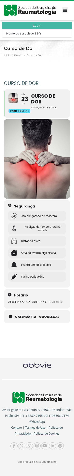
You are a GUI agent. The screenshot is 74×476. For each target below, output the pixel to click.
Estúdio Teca (48, 462)
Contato (16, 427)
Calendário (25, 317)
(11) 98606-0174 (57, 416)
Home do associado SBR (23, 33)
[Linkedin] (52, 445)
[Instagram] (29, 445)
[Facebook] (14, 445)
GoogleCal (49, 317)
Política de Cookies (46, 433)
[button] (65, 10)
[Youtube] (44, 445)
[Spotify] (60, 445)
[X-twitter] (21, 445)
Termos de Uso (35, 427)
